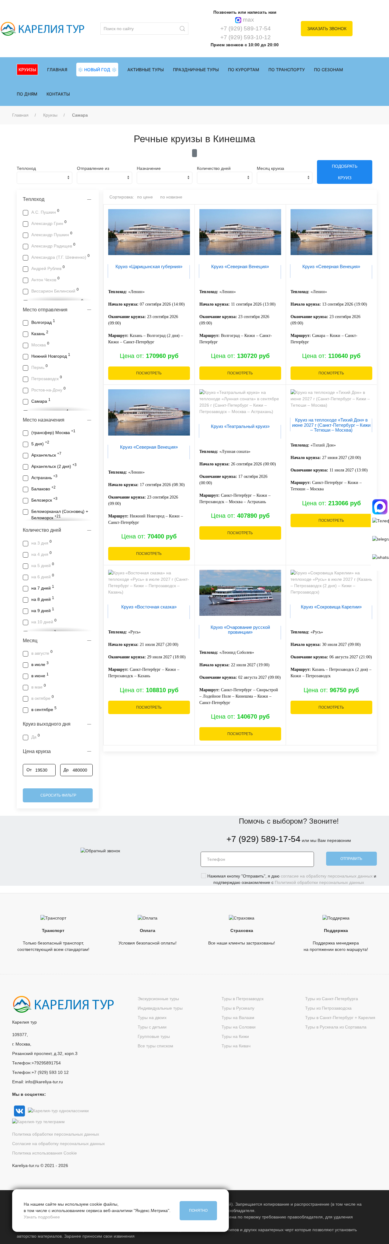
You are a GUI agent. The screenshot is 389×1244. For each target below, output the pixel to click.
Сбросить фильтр (58, 795)
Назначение (149, 168)
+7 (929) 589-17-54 (245, 28)
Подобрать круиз (344, 172)
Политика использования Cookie (44, 1153)
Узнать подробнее (42, 1216)
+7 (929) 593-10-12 (245, 37)
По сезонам (328, 69)
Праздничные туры (196, 69)
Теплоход (26, 168)
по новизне (171, 196)
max (247, 19)
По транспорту (286, 69)
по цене (145, 196)
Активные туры (145, 69)
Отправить (351, 859)
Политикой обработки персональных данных (319, 882)
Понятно (198, 1210)
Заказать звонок (326, 28)
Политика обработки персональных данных (55, 1134)
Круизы (50, 115)
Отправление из (93, 168)
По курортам (243, 69)
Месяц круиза (270, 168)
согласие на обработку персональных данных (327, 876)
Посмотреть (149, 373)
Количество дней (214, 168)
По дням (27, 93)
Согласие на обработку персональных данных (58, 1143)
